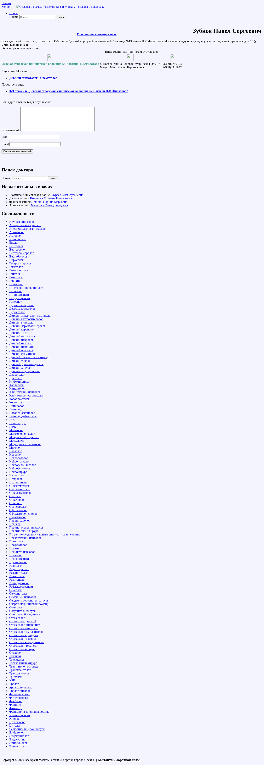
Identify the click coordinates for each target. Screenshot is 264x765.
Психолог (15, 555)
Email (5, 144)
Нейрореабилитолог (22, 465)
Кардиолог (16, 385)
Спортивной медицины (25, 614)
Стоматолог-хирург (22, 649)
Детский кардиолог (22, 329)
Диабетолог (17, 374)
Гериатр (14, 280)
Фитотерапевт (18, 697)
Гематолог (16, 267)
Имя (4, 137)
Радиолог (15, 565)
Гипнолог (15, 291)
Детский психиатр (21, 346)
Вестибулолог (18, 256)
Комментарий (11, 130)
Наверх (6, 3)
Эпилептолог (18, 746)
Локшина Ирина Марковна (49, 201)
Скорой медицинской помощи (29, 604)
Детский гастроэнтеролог (26, 319)
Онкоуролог (17, 499)
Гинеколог (16, 284)
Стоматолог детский (22, 621)
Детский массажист (22, 336)
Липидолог (16, 405)
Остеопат (15, 503)
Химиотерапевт (19, 715)
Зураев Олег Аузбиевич (67, 195)
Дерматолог (17, 312)
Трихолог (15, 677)
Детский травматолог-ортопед (29, 357)
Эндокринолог (19, 736)
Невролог (15, 454)
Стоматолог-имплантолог (26, 631)
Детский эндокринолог (24, 371)
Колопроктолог (19, 399)
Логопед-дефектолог (23, 416)
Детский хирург (20, 367)
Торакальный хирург (23, 663)
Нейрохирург (18, 472)
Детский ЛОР (18, 333)
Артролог (15, 235)
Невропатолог (18, 458)
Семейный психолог (22, 597)
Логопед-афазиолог (22, 412)
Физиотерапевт (19, 694)
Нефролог (15, 478)
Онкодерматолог (20, 492)
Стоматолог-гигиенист (24, 624)
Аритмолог (16, 232)
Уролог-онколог (19, 690)
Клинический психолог (24, 392)
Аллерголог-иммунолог (25, 225)
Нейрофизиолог (19, 468)
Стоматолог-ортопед (23, 638)
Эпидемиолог (18, 743)
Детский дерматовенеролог (27, 326)
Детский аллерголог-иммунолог (30, 315)
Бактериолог (17, 239)
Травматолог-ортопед (23, 666)
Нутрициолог (18, 482)
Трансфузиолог (19, 673)
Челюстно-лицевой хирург (27, 729)
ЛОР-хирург (17, 423)
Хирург (14, 718)
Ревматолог (17, 576)
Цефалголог (17, 722)
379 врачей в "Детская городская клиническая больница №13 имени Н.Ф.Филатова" (68, 91)
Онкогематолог (19, 485)
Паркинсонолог (19, 520)
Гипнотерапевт (19, 294)
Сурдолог (15, 652)
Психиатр (15, 548)
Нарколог (15, 451)
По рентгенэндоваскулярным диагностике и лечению (44, 534)
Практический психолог (25, 538)
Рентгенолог (17, 579)
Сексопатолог (18, 593)
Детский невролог (21, 339)
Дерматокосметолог (22, 308)
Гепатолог (16, 277)
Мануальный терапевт (24, 437)
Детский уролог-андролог (26, 364)
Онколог (15, 496)
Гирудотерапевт (19, 298)
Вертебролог (17, 249)
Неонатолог (17, 475)
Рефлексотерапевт (21, 586)
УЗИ (12, 680)
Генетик (14, 273)
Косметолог (17, 402)
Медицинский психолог (25, 444)
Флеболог (15, 701)
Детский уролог (19, 360)
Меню (6, 6)
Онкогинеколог (19, 489)
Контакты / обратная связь (119, 760)
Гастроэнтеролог (20, 263)
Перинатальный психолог (26, 527)
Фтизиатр (15, 708)
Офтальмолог (18, 510)
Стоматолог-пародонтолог (26, 642)
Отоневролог (18, 506)
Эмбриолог (16, 732)
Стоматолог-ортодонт (23, 635)
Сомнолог (16, 607)
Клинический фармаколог (26, 395)
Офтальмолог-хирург (23, 513)
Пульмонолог (18, 562)
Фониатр (15, 704)
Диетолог (15, 378)
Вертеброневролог (21, 253)
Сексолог (15, 590)
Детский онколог (20, 343)
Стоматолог (48, 78)
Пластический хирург (23, 531)
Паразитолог (17, 517)
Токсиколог (17, 659)
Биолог (14, 242)
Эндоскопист (18, 739)
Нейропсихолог (19, 461)
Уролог (14, 683)
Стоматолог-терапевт (23, 645)
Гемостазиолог (19, 270)
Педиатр (14, 524)
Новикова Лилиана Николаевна (51, 198)
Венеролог (16, 246)
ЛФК (12, 426)
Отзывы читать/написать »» (97, 34)
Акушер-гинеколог (21, 221)
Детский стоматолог (23, 78)
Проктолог (16, 541)
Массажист (16, 440)
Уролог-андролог (20, 687)
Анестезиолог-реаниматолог (28, 228)
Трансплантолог (20, 670)
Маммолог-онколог (22, 433)
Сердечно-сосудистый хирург (29, 600)
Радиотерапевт (19, 569)
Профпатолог (18, 544)
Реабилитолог (18, 572)
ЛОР (12, 419)
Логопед (14, 409)
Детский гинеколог (22, 322)
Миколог (15, 447)
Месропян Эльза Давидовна (49, 205)
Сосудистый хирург (22, 611)
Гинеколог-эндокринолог (26, 287)
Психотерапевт (19, 558)
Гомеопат (15, 301)
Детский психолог (21, 350)
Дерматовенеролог (21, 305)
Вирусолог (16, 260)
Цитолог (15, 725)
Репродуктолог (19, 583)
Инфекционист (19, 381)
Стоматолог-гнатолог (23, 628)
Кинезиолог (17, 388)
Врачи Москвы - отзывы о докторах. (80, 6)
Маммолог (16, 430)
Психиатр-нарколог (22, 551)
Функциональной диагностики (29, 711)
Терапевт (15, 656)
